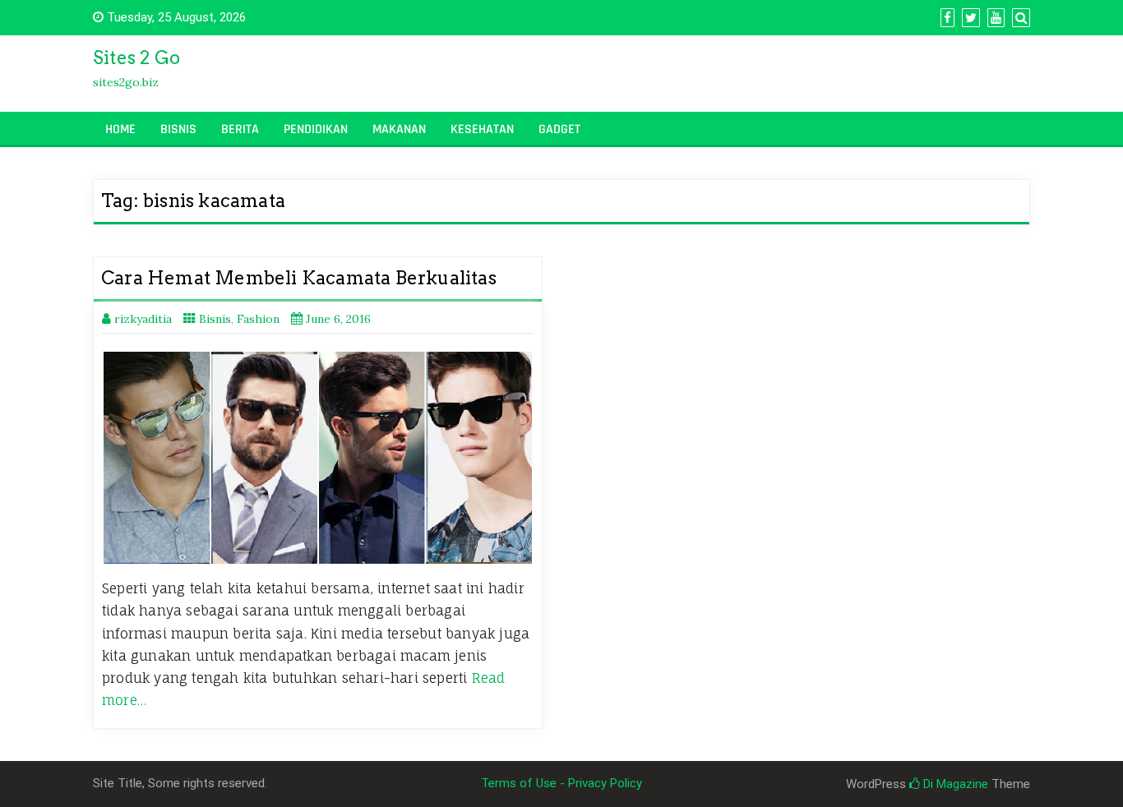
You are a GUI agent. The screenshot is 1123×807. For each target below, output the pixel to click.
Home (120, 129)
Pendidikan (316, 129)
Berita (240, 129)
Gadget (559, 129)
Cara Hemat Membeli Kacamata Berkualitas (299, 277)
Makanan (399, 129)
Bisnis (178, 129)
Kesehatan (482, 129)
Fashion (258, 318)
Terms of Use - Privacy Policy (561, 783)
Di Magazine (954, 784)
